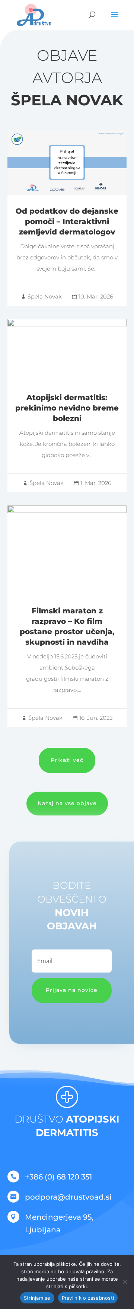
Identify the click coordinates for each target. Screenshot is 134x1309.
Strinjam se (37, 1298)
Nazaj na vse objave (67, 803)
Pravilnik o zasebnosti (88, 1298)
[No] (124, 1282)
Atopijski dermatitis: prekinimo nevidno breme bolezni (67, 405)
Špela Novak (45, 296)
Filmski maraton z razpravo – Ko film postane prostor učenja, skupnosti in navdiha (67, 616)
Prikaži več (67, 760)
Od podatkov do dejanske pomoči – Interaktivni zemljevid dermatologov (67, 218)
